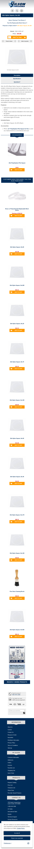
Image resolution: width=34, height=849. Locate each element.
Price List (10, 785)
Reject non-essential (17, 838)
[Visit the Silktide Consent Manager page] (28, 843)
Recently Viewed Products (14, 793)
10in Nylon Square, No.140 (17, 553)
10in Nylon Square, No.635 (17, 629)
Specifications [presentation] (17, 78)
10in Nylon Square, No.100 (17, 400)
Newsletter (10, 737)
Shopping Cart (11, 770)
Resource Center (12, 735)
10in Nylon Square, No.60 (17, 247)
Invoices (10, 765)
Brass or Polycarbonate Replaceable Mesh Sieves (17, 209)
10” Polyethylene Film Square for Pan (18, 128)
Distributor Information (13, 740)
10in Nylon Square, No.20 (17, 323)
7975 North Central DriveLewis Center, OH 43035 (14, 803)
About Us (10, 727)
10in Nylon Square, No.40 (17, 476)
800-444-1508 (16, 694)
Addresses (10, 760)
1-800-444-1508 (12, 806)
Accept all (17, 833)
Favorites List (11, 768)
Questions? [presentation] (17, 82)
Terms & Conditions (13, 745)
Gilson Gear (11, 790)
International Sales (12, 811)
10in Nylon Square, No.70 (17, 362)
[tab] (17, 75)
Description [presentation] (17, 75)
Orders (9, 762)
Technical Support (12, 816)
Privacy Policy (11, 742)
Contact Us (11, 732)
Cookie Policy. (21, 828)
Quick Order (11, 773)
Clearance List (11, 787)
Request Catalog (12, 782)
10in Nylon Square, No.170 (17, 515)
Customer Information (13, 757)
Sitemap (10, 748)
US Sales (10, 809)
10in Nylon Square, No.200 (17, 285)
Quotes (9, 814)
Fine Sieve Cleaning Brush (17, 591)
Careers (10, 729)
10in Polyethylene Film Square (17, 163)
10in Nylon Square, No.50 (17, 438)
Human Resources (12, 819)
